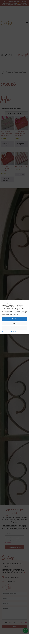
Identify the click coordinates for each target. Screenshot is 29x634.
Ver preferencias (14, 328)
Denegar (14, 323)
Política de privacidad (16, 331)
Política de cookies (6, 331)
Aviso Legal (24, 331)
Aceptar (14, 319)
